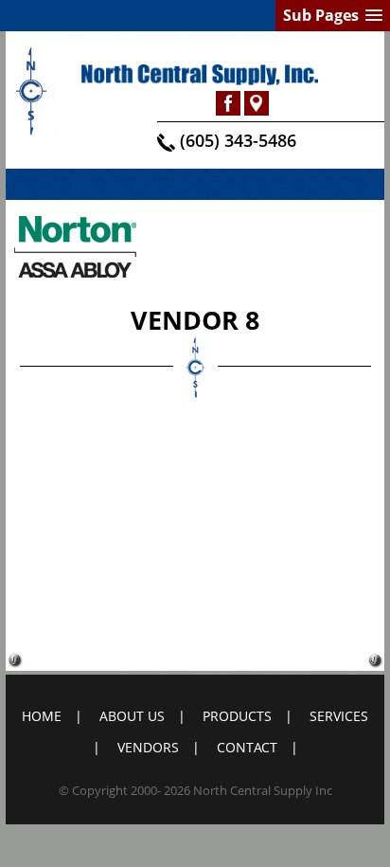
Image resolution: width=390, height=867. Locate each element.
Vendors (148, 747)
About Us (132, 716)
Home (42, 716)
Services (339, 716)
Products (237, 716)
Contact (247, 747)
